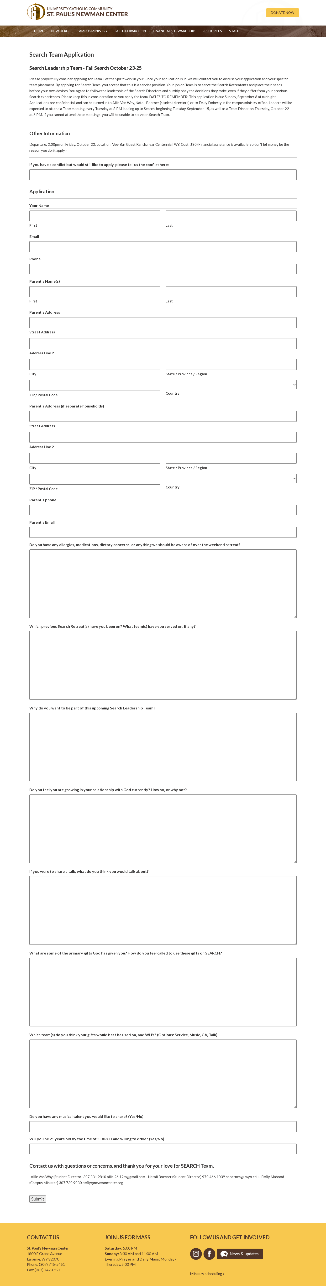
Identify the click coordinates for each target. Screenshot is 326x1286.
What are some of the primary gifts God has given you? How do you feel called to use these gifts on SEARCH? (125, 953)
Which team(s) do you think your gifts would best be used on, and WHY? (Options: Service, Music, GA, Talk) (123, 1034)
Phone (35, 258)
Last (169, 225)
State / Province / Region (186, 374)
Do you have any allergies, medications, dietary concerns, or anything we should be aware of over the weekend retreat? (135, 544)
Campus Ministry (92, 31)
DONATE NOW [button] (282, 12)
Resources (212, 31)
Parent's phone (42, 499)
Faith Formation (130, 31)
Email (34, 236)
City (32, 374)
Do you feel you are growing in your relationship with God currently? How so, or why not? (108, 789)
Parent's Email (42, 522)
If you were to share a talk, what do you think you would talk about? (89, 871)
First (33, 225)
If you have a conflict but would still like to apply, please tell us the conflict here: (99, 164)
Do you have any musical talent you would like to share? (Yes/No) (86, 1116)
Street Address (42, 332)
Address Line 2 (41, 353)
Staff (234, 31)
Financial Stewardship (174, 31)
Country (172, 393)
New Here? (60, 31)
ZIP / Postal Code (43, 395)
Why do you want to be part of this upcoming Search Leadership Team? (92, 708)
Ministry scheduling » (207, 1273)
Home (39, 31)
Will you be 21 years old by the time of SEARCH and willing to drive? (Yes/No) (96, 1138)
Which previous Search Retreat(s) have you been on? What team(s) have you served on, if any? (112, 626)
